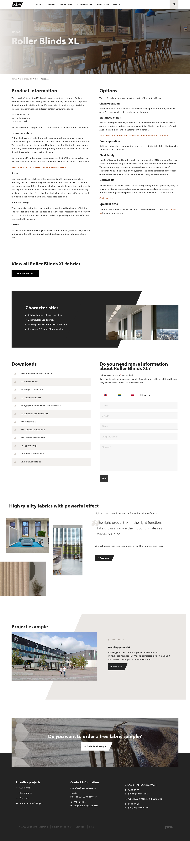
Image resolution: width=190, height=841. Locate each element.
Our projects (25, 798)
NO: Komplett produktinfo (33, 429)
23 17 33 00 (133, 804)
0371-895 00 (80, 802)
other (147, 395)
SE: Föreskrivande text (31, 397)
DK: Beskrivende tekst (31, 461)
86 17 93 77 (133, 790)
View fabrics (27, 273)
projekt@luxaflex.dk (138, 793)
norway (106, 395)
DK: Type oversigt (29, 445)
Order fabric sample (96, 746)
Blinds (38, 4)
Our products (26, 79)
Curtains (51, 4)
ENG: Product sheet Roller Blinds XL (37, 373)
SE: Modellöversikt (29, 381)
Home (14, 79)
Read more (104, 558)
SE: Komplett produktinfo (32, 389)
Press (91, 826)
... (152, 659)
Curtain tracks (66, 4)
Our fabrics (24, 787)
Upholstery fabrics (84, 4)
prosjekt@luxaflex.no (138, 807)
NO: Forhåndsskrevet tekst (33, 437)
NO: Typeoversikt (28, 421)
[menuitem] (39, 4)
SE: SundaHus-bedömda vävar (35, 413)
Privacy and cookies (62, 826)
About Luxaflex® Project (31, 803)
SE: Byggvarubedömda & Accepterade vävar (41, 405)
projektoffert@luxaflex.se (86, 805)
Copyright (80, 826)
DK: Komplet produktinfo (32, 453)
